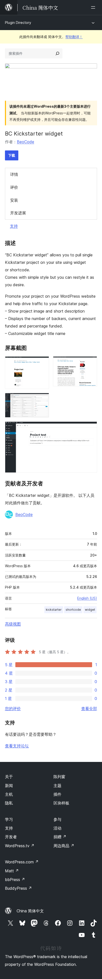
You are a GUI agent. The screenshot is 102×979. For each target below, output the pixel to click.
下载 (11, 155)
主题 (57, 785)
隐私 (9, 802)
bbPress (15, 879)
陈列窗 (59, 776)
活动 (57, 828)
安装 (14, 200)
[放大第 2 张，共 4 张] (90, 363)
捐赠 (59, 836)
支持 (14, 226)
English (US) (87, 598)
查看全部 (89, 708)
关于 (9, 776)
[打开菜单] (94, 7)
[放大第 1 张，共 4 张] (42, 363)
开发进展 (18, 212)
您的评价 (13, 708)
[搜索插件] (57, 53)
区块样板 (61, 802)
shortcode (73, 609)
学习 (9, 819)
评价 (14, 187)
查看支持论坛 (17, 745)
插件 (57, 794)
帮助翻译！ (74, 37)
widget (90, 609)
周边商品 (63, 845)
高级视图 (13, 623)
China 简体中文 (30, 910)
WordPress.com (22, 861)
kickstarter (54, 609)
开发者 (11, 836)
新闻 (9, 785)
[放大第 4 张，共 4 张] (90, 428)
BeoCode (25, 141)
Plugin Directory (18, 22)
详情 (14, 174)
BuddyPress (18, 888)
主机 (9, 794)
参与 (57, 819)
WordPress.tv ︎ (19, 845)
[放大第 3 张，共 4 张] (42, 399)
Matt (12, 870)
